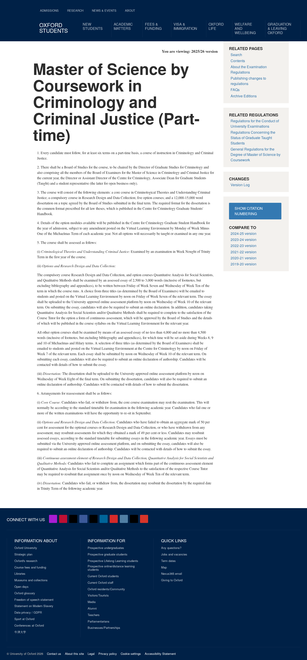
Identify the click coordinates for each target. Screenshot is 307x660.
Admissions (49, 10)
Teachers (94, 615)
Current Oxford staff (100, 582)
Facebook (83, 519)
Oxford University (25, 548)
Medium (134, 519)
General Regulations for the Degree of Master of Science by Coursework (255, 154)
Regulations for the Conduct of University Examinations (255, 123)
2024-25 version (243, 233)
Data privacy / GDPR (28, 612)
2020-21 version (243, 257)
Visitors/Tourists (98, 595)
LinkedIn (104, 519)
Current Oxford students (103, 576)
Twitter (73, 519)
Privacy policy (107, 653)
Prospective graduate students (107, 554)
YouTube (63, 519)
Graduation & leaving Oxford (279, 28)
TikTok (93, 519)
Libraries (19, 573)
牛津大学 (20, 632)
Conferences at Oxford (29, 625)
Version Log (240, 184)
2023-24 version (243, 239)
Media (92, 602)
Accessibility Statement (160, 653)
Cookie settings (131, 653)
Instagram (124, 519)
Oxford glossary (24, 593)
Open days (21, 586)
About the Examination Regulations (249, 69)
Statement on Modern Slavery (33, 606)
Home (19, 18)
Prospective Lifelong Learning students (113, 561)
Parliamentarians (98, 621)
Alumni (92, 608)
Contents (238, 60)
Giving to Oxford (171, 580)
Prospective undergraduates (106, 548)
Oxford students (53, 27)
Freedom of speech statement (33, 599)
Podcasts (53, 519)
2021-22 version (243, 251)
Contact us (54, 653)
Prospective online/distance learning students (111, 567)
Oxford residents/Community (106, 589)
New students (93, 26)
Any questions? (171, 548)
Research (75, 10)
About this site (74, 653)
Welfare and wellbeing (245, 28)
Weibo (114, 519)
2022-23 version (243, 245)
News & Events (104, 10)
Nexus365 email (171, 573)
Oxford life (216, 26)
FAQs (235, 89)
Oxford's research (25, 561)
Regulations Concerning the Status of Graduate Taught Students (253, 138)
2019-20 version (243, 264)
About (130, 10)
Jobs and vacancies (174, 554)
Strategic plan (23, 554)
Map (164, 567)
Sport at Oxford (24, 619)
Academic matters (123, 26)
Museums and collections (31, 580)
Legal (91, 653)
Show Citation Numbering (249, 211)
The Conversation (144, 519)
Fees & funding (153, 26)
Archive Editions (244, 95)
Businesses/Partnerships (104, 627)
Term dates (168, 561)
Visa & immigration (185, 26)
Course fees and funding (30, 567)
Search (236, 54)
